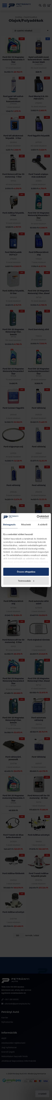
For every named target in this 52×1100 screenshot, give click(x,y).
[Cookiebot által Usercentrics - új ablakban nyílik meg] (37, 517)
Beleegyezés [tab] (9, 524)
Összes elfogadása (26, 572)
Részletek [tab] (26, 524)
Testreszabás (24, 581)
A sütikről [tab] (42, 524)
